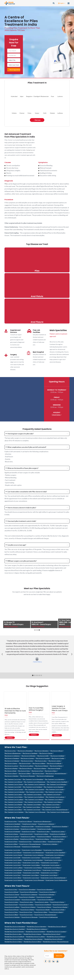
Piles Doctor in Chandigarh (29, 753)
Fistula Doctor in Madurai (44, 836)
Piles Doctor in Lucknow (11, 766)
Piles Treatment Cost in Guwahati (34, 789)
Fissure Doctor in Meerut (44, 907)
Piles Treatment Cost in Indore (35, 792)
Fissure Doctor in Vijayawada (29, 917)
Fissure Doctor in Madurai (28, 907)
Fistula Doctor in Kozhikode (57, 834)
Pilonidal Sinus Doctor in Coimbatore (37, 929)
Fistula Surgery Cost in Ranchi (49, 875)
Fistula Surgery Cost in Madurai (33, 867)
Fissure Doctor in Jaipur (26, 902)
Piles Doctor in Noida (10, 771)
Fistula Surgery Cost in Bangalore (52, 850)
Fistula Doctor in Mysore (27, 839)
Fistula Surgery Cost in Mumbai (13, 870)
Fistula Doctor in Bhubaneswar (42, 821)
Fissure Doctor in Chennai (12, 894)
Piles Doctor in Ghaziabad (12, 758)
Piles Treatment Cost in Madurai (34, 799)
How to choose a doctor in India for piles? (21, 508)
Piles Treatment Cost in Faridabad (32, 787)
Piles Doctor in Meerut (56, 766)
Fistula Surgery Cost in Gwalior (13, 860)
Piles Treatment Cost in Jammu (13, 794)
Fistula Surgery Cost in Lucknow (51, 865)
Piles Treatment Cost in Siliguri (13, 809)
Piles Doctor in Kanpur (11, 763)
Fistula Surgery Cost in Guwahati (51, 857)
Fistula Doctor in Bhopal (25, 821)
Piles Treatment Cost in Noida (32, 804)
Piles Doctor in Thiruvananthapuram (56, 773)
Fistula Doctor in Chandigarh (12, 824)
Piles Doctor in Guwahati (43, 758)
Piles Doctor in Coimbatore (12, 756)
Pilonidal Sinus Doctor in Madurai (56, 936)
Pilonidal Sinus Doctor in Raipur (13, 941)
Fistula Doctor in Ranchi (54, 841)
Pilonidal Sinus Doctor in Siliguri (32, 941)
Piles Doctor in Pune (37, 771)
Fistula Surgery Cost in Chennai (13, 855)
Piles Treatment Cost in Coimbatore (35, 784)
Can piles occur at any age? (16, 545)
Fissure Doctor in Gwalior (29, 899)
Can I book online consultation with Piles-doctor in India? (27, 492)
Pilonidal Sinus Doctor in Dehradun (14, 931)
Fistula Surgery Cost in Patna (49, 872)
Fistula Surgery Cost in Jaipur (13, 862)
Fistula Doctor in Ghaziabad (59, 826)
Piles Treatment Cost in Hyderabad (14, 792)
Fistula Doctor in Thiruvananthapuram (30, 844)
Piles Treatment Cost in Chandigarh (57, 782)
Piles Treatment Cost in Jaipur (53, 792)
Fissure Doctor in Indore (11, 902)
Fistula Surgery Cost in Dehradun (54, 855)
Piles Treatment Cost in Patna (50, 804)
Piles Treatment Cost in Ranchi (50, 807)
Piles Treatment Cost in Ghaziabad (53, 787)
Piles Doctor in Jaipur (41, 761)
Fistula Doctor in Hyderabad (12, 831)
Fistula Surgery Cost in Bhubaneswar (33, 852)
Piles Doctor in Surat (38, 773)
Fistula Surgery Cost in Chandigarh (55, 852)
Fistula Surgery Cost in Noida (31, 872)
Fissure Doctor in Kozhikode (43, 904)
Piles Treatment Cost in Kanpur (33, 794)
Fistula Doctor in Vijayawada (12, 846)
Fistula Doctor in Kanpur (11, 834)
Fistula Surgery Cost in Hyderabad (33, 860)
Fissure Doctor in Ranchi (56, 912)
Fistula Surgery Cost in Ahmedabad (32, 850)
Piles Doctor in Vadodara (11, 776)
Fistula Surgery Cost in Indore (52, 860)
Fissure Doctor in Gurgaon (43, 897)
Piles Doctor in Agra (10, 751)
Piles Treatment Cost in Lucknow (55, 797)
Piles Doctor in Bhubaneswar (13, 753)
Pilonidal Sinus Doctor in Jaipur (13, 934)
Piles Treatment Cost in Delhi (13, 787)
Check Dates (56, 415)
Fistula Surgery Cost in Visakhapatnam (56, 880)
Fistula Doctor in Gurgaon (12, 829)
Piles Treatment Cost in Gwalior (55, 789)
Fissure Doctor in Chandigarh (47, 892)
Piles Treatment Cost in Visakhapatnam (58, 812)
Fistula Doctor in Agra (11, 821)
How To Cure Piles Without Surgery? (36, 709)
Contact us (29, 150)
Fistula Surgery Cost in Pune (12, 875)
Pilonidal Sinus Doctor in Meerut (14, 939)
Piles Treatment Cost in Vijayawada (35, 812)
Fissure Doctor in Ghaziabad (27, 897)
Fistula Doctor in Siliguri (11, 844)
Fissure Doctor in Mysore (12, 909)
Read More (9, 737)
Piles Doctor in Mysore (25, 768)
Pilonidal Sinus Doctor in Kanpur (32, 934)
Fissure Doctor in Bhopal (11, 892)
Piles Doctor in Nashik (54, 768)
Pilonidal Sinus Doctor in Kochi (51, 934)
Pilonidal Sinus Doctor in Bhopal (57, 926)
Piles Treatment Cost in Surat (32, 809)
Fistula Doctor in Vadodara (49, 844)
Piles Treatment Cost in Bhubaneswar (34, 782)
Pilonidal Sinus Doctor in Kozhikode (14, 936)
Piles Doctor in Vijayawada (27, 776)
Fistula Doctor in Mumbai (11, 839)
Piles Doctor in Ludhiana (26, 766)
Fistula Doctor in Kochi (26, 834)
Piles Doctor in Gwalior (57, 758)
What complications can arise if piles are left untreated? (26, 447)
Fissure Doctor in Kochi (11, 904)
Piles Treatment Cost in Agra (13, 779)
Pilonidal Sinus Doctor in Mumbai (33, 939)
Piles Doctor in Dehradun (28, 756)
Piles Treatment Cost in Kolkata (14, 797)
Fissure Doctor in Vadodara (12, 917)
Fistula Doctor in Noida (57, 839)
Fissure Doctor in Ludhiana (12, 907)
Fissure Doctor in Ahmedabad (27, 889)
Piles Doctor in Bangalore (41, 751)
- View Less (37, 120)
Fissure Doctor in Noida (57, 909)
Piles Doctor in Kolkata (38, 763)
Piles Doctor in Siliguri (24, 773)
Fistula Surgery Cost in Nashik (13, 872)
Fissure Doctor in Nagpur (27, 909)
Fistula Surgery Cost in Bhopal (13, 852)
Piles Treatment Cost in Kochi (51, 794)
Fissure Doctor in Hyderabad (45, 899)
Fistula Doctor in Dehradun (12, 826)
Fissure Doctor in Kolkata (26, 904)
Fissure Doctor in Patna (11, 912)
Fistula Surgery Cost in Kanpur (49, 862)
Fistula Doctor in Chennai (29, 824)
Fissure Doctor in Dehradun (46, 894)
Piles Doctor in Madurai (41, 766)
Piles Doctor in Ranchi (11, 773)
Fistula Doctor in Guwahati (28, 829)
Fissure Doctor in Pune (25, 912)
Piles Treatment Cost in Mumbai (14, 802)
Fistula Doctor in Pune (25, 841)
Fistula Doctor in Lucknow (12, 836)
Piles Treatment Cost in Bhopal (13, 782)
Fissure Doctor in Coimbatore (29, 894)
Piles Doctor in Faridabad (57, 756)
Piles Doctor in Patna (24, 771)
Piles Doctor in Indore (27, 761)
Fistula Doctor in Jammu (58, 831)
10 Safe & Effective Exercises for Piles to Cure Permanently (15, 710)
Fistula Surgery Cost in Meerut (52, 867)
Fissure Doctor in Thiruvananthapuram (45, 914)
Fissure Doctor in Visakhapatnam (48, 917)
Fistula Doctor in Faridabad (42, 826)
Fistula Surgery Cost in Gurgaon (31, 857)
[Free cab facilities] (29, 331)
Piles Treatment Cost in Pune (13, 807)
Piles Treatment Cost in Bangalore (54, 779)
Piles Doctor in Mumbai (11, 768)
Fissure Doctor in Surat (26, 914)
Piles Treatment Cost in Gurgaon (14, 789)
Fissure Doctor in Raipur (40, 912)
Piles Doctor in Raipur (51, 771)
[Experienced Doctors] (6, 331)
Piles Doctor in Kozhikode (54, 763)
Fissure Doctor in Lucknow (60, 904)
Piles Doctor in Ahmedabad (25, 751)
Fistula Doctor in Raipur (39, 841)
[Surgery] (6, 355)
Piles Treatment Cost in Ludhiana (14, 799)
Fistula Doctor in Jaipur (43, 831)
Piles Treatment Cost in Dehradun (56, 784)
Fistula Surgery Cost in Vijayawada (34, 880)
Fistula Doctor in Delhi (27, 826)
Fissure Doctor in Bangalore (45, 889)
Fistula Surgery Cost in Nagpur (51, 870)
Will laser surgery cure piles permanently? (22, 561)
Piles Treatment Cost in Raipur (31, 807)
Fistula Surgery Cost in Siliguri (13, 877)
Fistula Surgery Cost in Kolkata (31, 865)
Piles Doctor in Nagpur (40, 768)
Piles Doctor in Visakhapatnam (45, 776)
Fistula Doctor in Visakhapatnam (31, 846)
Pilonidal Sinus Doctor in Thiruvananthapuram (55, 941)
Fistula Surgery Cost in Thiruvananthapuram (53, 877)
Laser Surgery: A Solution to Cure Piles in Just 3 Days (60, 708)
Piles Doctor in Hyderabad (12, 761)
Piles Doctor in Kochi (25, 763)
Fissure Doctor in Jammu (41, 902)
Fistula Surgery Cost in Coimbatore (34, 855)
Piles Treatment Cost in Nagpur (53, 802)
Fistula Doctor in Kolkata (41, 834)
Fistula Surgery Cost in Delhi (12, 857)
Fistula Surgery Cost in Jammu (31, 862)
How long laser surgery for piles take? (20, 434)
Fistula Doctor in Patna (11, 841)
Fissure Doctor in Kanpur (57, 902)
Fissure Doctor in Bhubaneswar (29, 892)
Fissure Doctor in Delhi (11, 897)
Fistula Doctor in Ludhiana (28, 836)
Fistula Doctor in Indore (28, 831)
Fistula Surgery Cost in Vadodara (14, 880)
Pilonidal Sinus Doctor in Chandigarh (15, 929)
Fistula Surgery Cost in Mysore (32, 870)
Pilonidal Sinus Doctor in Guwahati (56, 931)
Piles (6, 184)
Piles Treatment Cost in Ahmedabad (33, 779)
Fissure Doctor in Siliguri (11, 914)
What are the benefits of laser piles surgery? (22, 468)
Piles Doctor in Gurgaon (27, 758)
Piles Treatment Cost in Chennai (14, 784)
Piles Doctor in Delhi (43, 756)
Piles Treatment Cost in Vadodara (14, 812)
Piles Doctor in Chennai (45, 753)
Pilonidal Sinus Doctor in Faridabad (35, 931)
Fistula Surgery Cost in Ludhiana (14, 867)
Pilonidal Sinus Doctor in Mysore (53, 939)
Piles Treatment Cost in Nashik (13, 804)
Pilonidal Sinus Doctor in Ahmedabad (15, 926)
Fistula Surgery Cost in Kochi (13, 865)
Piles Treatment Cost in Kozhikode (34, 797)
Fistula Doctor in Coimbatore (46, 824)
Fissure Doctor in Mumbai (60, 907)
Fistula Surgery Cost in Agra (12, 850)
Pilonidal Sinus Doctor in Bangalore (36, 926)
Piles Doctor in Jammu (54, 761)
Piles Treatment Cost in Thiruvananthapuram (55, 809)
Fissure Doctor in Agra (11, 889)
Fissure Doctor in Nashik (43, 909)
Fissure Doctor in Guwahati (12, 899)
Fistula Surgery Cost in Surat (31, 877)
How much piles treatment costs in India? (21, 521)
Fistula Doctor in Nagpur (42, 839)
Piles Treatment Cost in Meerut (54, 799)
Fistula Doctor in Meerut (59, 836)
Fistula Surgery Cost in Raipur (30, 875)
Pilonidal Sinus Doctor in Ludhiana (35, 936)
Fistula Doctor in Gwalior (44, 829)
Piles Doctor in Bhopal (56, 751)
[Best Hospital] (28, 353)
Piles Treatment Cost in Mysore (33, 802)
